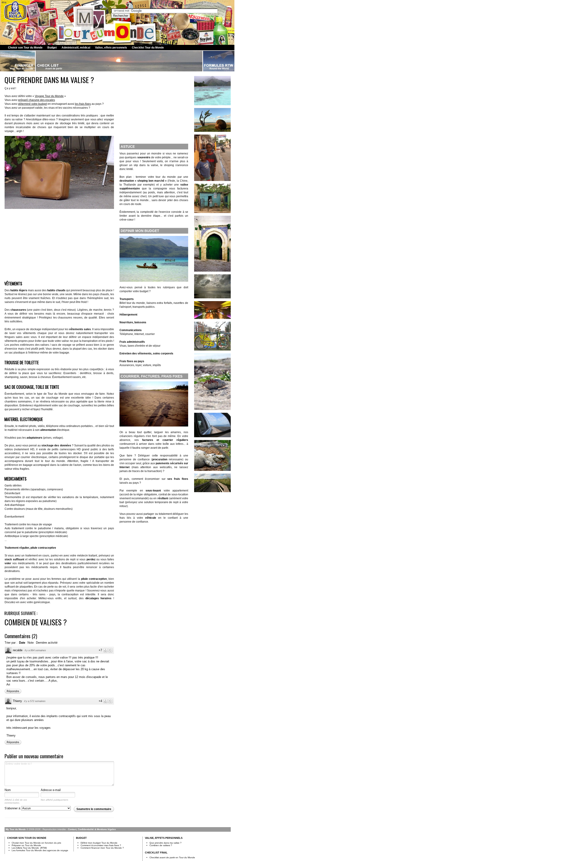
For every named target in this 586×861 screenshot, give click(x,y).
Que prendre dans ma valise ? (165, 843)
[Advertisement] (59, 244)
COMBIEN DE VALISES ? (35, 622)
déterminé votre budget (32, 103)
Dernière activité (46, 642)
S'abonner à (13, 808)
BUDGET (81, 838)
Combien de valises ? (160, 845)
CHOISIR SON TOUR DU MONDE (26, 838)
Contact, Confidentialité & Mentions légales (92, 829)
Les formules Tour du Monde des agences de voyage (40, 850)
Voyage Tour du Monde (49, 96)
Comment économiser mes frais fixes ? (101, 845)
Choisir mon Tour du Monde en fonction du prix (36, 843)
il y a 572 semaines (35, 701)
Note (30, 642)
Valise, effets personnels (111, 47)
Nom (8, 790)
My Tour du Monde (16, 829)
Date (22, 642)
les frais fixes (83, 103)
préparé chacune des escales (36, 100)
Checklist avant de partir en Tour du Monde (172, 857)
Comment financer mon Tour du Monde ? (102, 848)
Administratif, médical (76, 47)
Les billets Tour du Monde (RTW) (29, 848)
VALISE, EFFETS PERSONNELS (163, 838)
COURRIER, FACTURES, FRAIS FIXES (151, 376)
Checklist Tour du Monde (148, 47)
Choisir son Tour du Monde (25, 47)
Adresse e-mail (51, 790)
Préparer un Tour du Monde (26, 845)
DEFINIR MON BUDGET (140, 231)
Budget (52, 47)
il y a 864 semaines (35, 650)
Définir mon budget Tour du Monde (99, 843)
